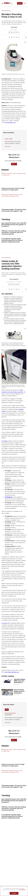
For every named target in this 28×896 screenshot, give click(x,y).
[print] (25, 37)
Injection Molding (6, 10)
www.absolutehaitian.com (12, 672)
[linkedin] (11, 37)
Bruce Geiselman (14, 279)
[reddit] (16, 37)
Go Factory (5, 623)
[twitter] (14, 37)
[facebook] (9, 37)
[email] (18, 37)
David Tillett (14, 27)
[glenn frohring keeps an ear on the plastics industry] (7, 692)
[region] (14, 891)
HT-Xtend (4, 441)
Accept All (14, 893)
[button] (3, 3)
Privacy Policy (22, 889)
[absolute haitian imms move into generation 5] (7, 681)
